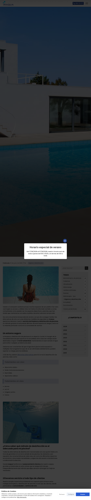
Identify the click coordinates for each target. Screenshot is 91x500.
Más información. (22, 497)
